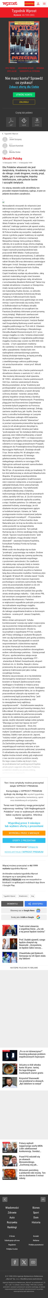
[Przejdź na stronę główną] (1, 3)
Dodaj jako (22, 917)
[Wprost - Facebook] (15, 1262)
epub (24, 125)
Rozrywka (12, 1222)
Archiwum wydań (25, 68)
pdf (11, 125)
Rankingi (12, 1227)
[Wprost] (2, 133)
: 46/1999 (24, 15)
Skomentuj (12, 904)
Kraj (32, 896)
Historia (36, 1222)
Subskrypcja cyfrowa (30, 71)
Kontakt (36, 1236)
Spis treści (10, 68)
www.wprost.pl (18, 1291)
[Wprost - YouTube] (33, 1262)
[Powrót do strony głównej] (4, 1199)
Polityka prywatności (36, 1245)
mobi (37, 125)
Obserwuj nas (22, 910)
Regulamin (12, 1245)
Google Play (9, 885)
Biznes (36, 1207)
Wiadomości (23, 896)
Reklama (36, 1240)
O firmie (12, 1236)
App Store (40, 882)
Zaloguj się (33, 847)
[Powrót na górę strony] (43, 1199)
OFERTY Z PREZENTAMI (24, 840)
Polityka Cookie (12, 1249)
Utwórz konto (24, 94)
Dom (36, 1217)
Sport (36, 1212)
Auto (12, 1217)
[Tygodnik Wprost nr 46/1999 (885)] (24, 42)
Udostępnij (37, 904)
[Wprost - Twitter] (24, 1262)
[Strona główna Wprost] (9, 3)
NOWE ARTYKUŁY (24, 852)
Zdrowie (12, 1212)
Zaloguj (24, 102)
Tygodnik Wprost (24, 11)
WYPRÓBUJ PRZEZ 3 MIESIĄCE (24, 833)
